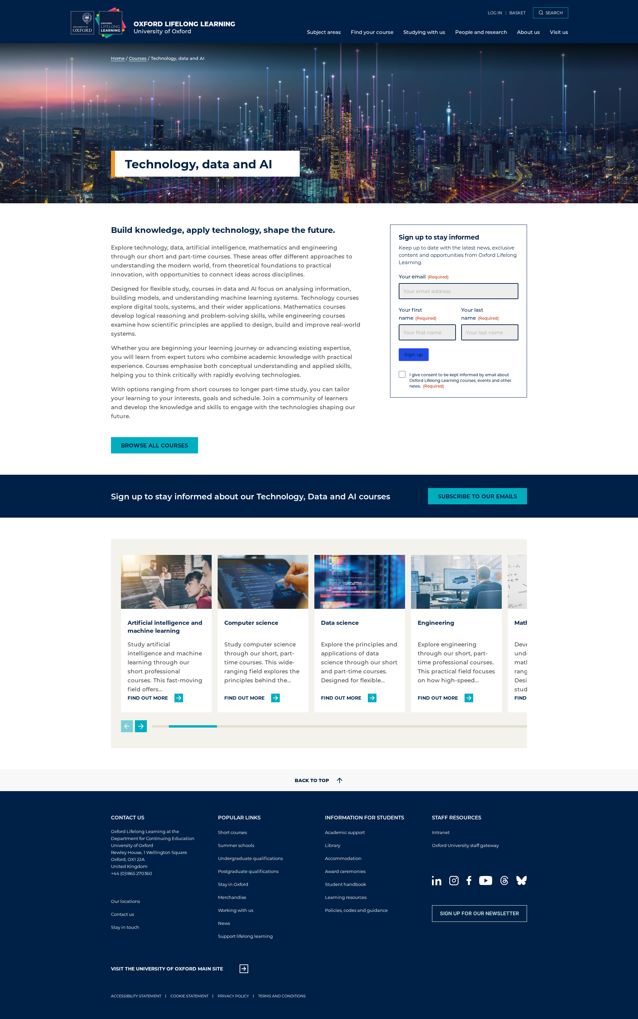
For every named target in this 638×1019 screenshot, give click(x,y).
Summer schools (236, 845)
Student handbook (345, 884)
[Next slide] (141, 726)
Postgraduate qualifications (248, 871)
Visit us (559, 32)
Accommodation (343, 858)
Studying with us (424, 32)
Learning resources (346, 897)
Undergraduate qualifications (250, 858)
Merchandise (232, 897)
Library (332, 845)
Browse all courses (154, 445)
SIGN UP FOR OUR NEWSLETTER (479, 913)
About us (528, 32)
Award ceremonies (345, 871)
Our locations (125, 901)
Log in (495, 12)
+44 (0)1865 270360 (131, 873)
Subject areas (324, 32)
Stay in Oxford (233, 884)
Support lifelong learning (245, 936)
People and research (481, 32)
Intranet (441, 832)
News (224, 923)
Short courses (232, 832)
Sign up (413, 354)
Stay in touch (125, 927)
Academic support (345, 832)
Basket (517, 12)
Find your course (372, 32)
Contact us (122, 914)
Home (118, 58)
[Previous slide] (127, 726)
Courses (138, 58)
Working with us (235, 910)
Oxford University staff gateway (465, 845)
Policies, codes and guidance (356, 910)
